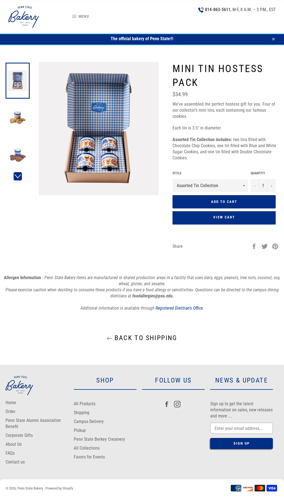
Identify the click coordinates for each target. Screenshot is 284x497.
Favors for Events (89, 457)
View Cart (224, 217)
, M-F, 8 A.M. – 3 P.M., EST (240, 9)
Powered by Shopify (59, 488)
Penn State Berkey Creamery (99, 439)
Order (11, 411)
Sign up (242, 443)
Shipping (81, 412)
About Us (14, 444)
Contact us (15, 462)
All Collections (87, 448)
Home (11, 402)
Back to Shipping (144, 338)
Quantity (258, 173)
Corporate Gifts (19, 435)
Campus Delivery (89, 421)
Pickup (80, 430)
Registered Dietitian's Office (179, 308)
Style (177, 173)
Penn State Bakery (30, 488)
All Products (84, 403)
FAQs (10, 453)
